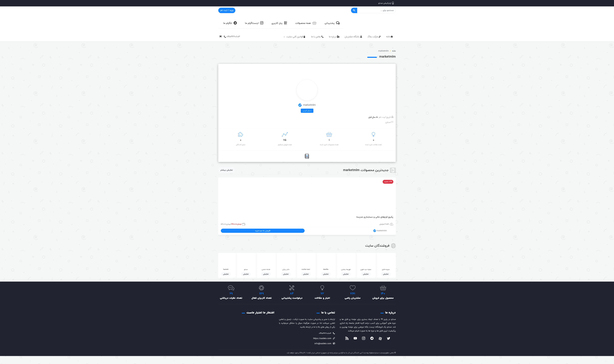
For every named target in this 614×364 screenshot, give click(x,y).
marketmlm (382, 230)
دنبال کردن (307, 110)
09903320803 (233, 36)
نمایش (386, 274)
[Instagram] (363, 338)
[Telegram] (372, 338)
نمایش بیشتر (226, 170)
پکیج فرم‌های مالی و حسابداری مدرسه (374, 217)
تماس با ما (316, 36)
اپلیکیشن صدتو (384, 3)
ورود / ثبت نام (226, 10)
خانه (388, 36)
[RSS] (347, 338)
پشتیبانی (330, 23)
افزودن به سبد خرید (262, 230)
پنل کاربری (277, 23)
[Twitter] (388, 338)
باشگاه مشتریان (352, 36)
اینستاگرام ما (252, 23)
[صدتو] (372, 23)
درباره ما (333, 36)
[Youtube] (355, 338)
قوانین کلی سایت (294, 36)
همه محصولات (303, 23)
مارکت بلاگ (372, 36)
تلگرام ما (227, 23)
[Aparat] (380, 338)
